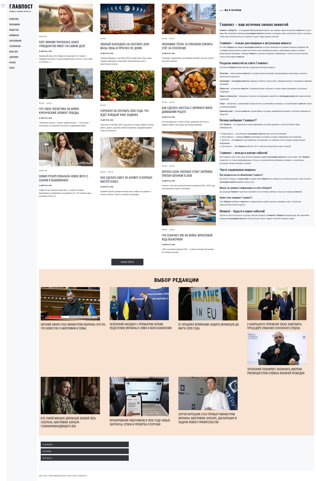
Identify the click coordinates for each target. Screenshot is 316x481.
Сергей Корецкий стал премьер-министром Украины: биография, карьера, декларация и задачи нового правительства (207, 418)
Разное (12, 62)
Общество (14, 29)
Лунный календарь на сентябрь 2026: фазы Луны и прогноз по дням (124, 46)
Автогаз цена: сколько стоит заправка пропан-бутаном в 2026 (187, 173)
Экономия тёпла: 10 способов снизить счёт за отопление (187, 46)
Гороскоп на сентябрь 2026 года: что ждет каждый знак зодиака (124, 112)
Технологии (15, 46)
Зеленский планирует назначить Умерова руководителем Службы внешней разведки (276, 371)
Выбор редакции (176, 280)
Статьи (172, 38)
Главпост (21, 6)
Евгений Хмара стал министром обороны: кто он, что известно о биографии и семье (73, 326)
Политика (14, 19)
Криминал (14, 35)
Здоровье (14, 57)
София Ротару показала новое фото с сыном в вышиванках (63, 178)
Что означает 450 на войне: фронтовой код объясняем (187, 237)
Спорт (12, 67)
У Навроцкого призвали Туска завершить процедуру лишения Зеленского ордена (274, 326)
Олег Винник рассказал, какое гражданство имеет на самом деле (62, 44)
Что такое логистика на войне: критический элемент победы (59, 110)
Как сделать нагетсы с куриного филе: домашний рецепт (187, 109)
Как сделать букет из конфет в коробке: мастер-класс (126, 179)
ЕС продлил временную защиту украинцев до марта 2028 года (208, 326)
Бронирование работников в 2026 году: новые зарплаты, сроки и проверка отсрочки (140, 422)
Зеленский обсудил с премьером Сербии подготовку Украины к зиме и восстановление (141, 326)
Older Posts (127, 262)
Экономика (14, 24)
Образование (15, 40)
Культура (13, 51)
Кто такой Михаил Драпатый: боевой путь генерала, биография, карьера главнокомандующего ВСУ (68, 422)
